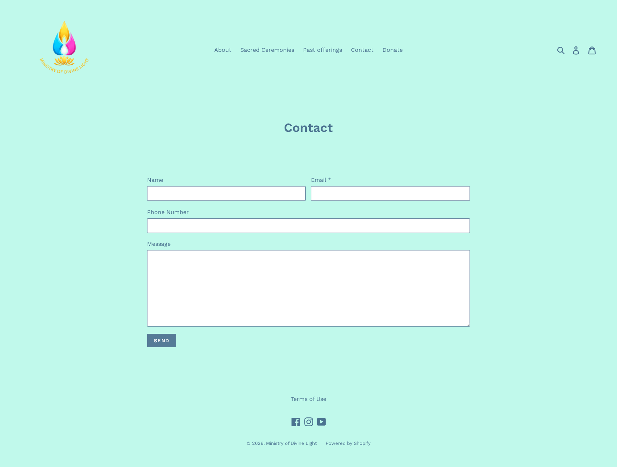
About (222, 49)
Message (159, 243)
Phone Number (168, 212)
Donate (392, 49)
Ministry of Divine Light (291, 443)
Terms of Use (308, 399)
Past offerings (322, 49)
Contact (362, 49)
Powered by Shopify (348, 443)
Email (321, 180)
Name (155, 180)
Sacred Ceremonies (267, 49)
